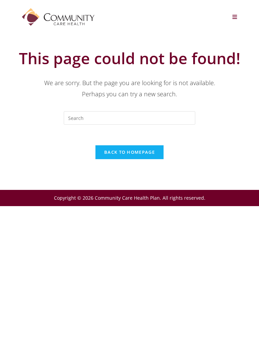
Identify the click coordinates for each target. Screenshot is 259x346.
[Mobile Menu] (234, 17)
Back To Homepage (129, 152)
